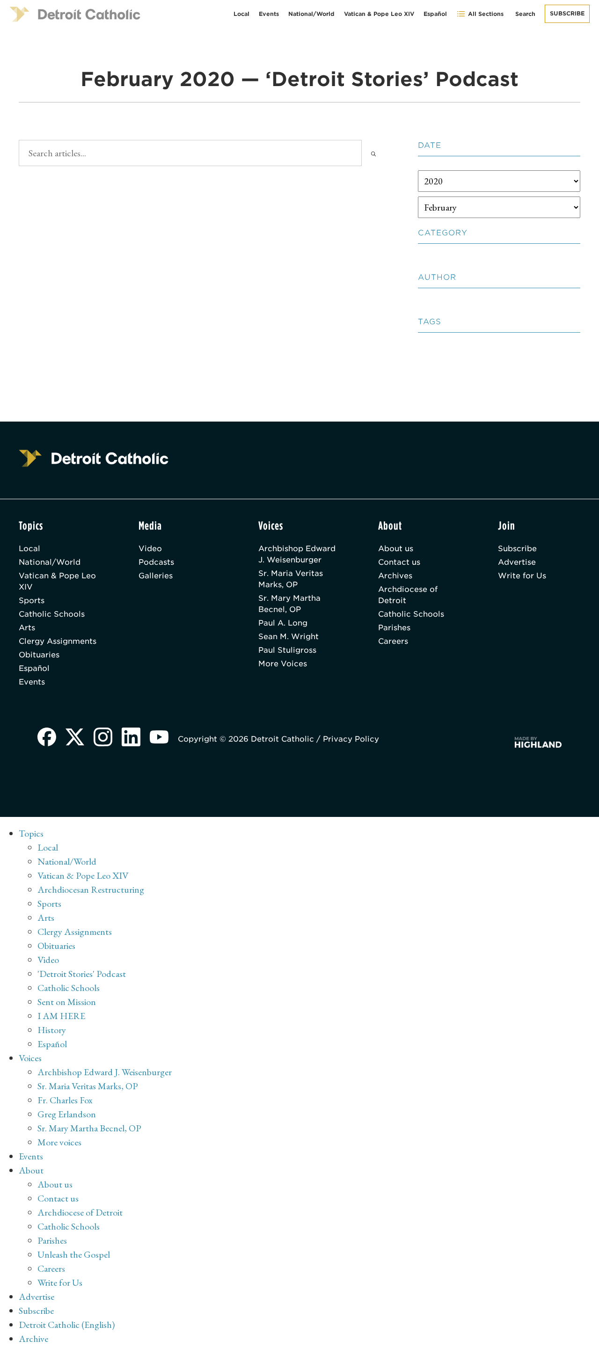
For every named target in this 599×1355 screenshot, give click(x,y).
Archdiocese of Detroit (408, 595)
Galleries (156, 575)
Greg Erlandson (66, 1114)
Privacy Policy (351, 739)
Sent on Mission (66, 1002)
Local (241, 13)
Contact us (399, 562)
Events (269, 13)
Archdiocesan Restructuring (90, 889)
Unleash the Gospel (73, 1254)
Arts (27, 627)
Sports (31, 600)
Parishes (394, 627)
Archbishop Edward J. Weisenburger (297, 554)
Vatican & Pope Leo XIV (379, 13)
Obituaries (39, 654)
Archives (395, 575)
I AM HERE (61, 1016)
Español (435, 13)
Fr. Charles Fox (65, 1100)
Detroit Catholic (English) (67, 1325)
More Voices (282, 663)
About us (395, 548)
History (51, 1030)
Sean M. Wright (288, 636)
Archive (33, 1339)
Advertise (517, 562)
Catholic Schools (52, 614)
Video (150, 548)
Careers (393, 641)
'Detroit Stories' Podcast (81, 974)
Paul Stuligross (287, 650)
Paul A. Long (282, 623)
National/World (311, 13)
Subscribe (567, 13)
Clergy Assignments (57, 641)
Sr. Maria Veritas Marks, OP (290, 579)
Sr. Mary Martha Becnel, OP (289, 604)
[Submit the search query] (373, 153)
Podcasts (156, 562)
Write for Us (522, 575)
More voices (59, 1142)
